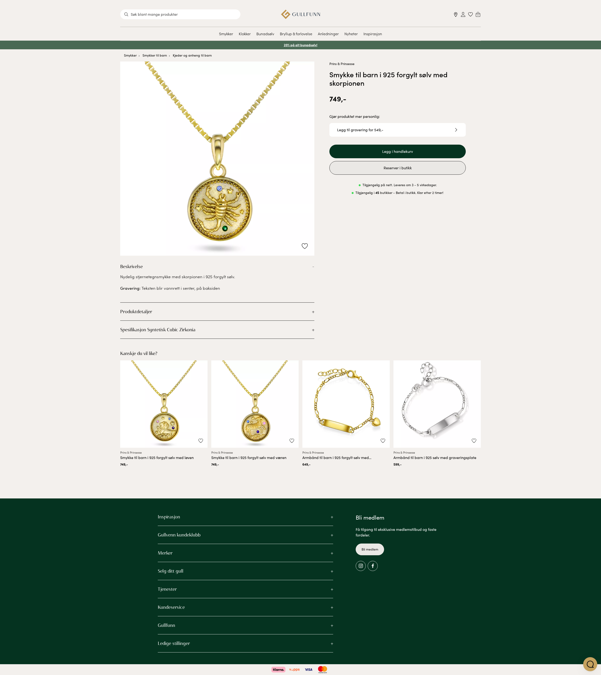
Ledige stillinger (174, 643)
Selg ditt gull (170, 571)
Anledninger (328, 33)
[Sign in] (463, 14)
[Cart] (478, 14)
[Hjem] (300, 14)
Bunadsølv (265, 33)
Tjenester (167, 589)
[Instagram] (361, 566)
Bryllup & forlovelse (296, 33)
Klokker (245, 33)
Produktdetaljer (136, 311)
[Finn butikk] (455, 14)
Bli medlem (370, 549)
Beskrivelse (131, 266)
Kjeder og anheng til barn (192, 55)
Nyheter (351, 33)
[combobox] (180, 14)
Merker (165, 553)
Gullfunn (166, 625)
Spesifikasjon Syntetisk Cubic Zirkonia (157, 329)
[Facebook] (373, 566)
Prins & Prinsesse (341, 64)
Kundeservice (171, 607)
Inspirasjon (372, 33)
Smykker (226, 33)
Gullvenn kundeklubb (179, 535)
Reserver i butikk (398, 167)
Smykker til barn (155, 55)
